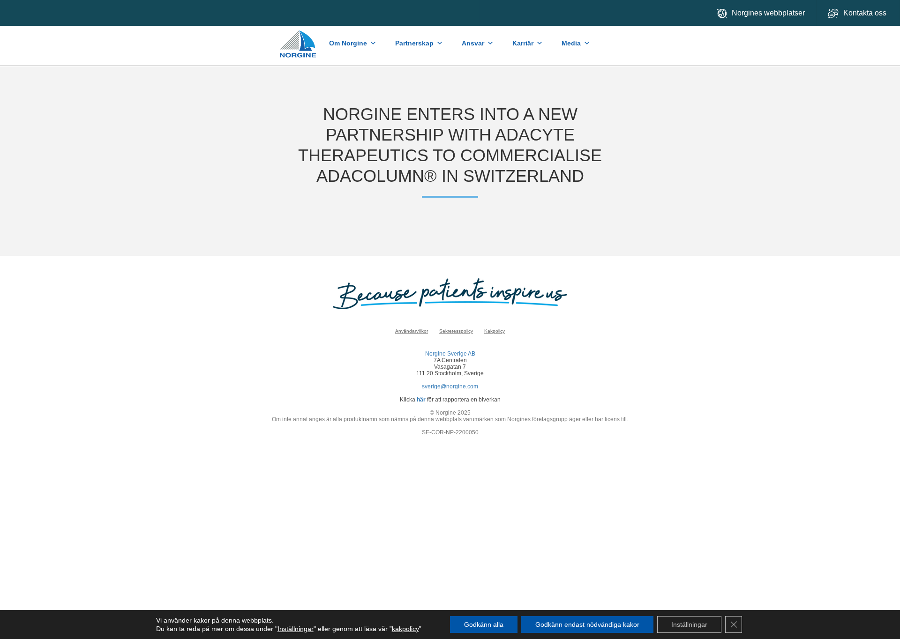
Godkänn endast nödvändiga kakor (587, 624)
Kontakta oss (865, 13)
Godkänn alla (483, 624)
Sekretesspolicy (456, 331)
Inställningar (296, 628)
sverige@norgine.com (450, 386)
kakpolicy (405, 628)
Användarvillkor (411, 331)
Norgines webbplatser (768, 13)
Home (298, 39)
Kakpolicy (494, 331)
